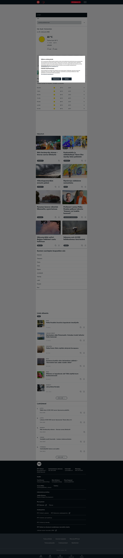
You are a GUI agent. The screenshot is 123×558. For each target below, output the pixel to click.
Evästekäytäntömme (45, 66)
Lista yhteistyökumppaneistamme (47, 74)
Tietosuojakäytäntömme (53, 66)
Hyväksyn (67, 79)
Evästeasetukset (56, 79)
